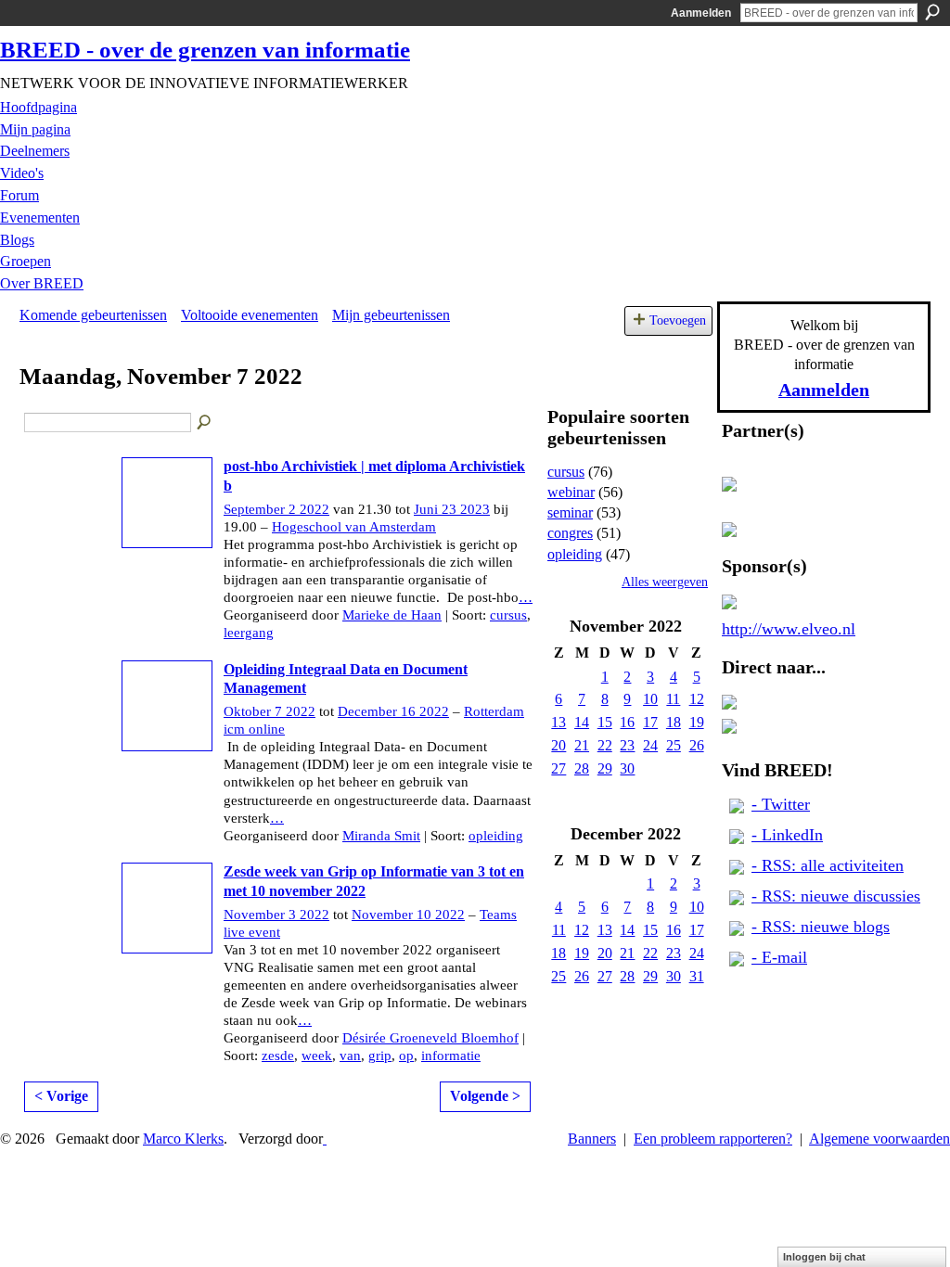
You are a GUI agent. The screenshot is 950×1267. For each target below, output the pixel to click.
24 (650, 745)
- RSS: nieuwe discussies (835, 896)
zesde (278, 1055)
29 (604, 768)
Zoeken (932, 12)
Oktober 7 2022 (269, 711)
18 (673, 722)
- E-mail (779, 957)
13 (558, 722)
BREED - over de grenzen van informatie (205, 49)
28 (581, 768)
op (406, 1055)
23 (627, 745)
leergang (249, 632)
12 (696, 699)
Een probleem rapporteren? (713, 1138)
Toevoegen (677, 320)
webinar (571, 492)
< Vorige (61, 1096)
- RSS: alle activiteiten (827, 865)
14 (581, 722)
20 (558, 745)
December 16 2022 (393, 711)
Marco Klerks (183, 1138)
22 (604, 745)
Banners (592, 1138)
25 (673, 745)
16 (627, 722)
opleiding (496, 835)
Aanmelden (701, 12)
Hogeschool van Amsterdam (354, 526)
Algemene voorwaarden (879, 1138)
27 (558, 768)
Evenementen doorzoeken (205, 423)
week (317, 1055)
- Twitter (780, 804)
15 (604, 722)
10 (650, 699)
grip (380, 1055)
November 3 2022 (276, 914)
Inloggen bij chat (824, 1256)
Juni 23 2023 (452, 509)
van (350, 1055)
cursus (508, 615)
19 (696, 722)
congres (570, 533)
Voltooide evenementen (249, 315)
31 (696, 976)
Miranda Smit (381, 835)
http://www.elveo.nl (788, 629)
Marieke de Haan (392, 615)
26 (696, 745)
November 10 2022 (408, 914)
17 (650, 722)
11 (673, 699)
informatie (451, 1055)
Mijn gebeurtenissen (391, 315)
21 (581, 745)
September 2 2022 (276, 509)
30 (627, 768)
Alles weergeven (665, 582)
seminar (570, 512)
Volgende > (485, 1096)
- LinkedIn (787, 834)
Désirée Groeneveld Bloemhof (430, 1037)
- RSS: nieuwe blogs (820, 926)
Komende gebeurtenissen (93, 315)
